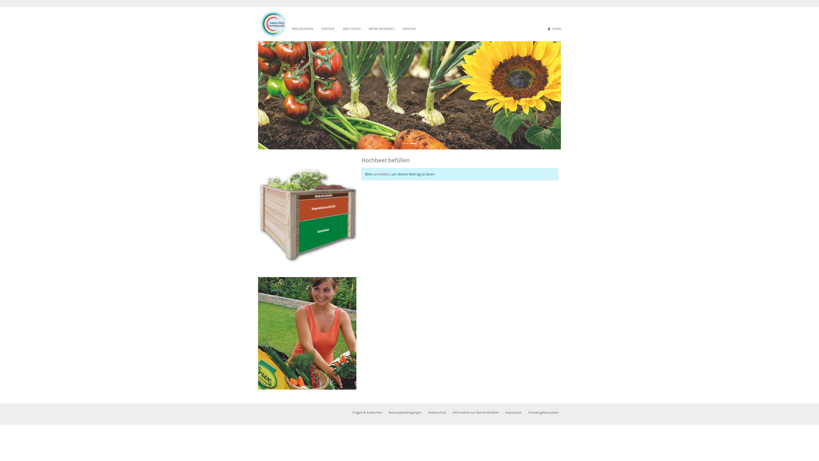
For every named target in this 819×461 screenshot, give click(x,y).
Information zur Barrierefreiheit (476, 412)
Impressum (513, 412)
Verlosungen (302, 29)
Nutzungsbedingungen (405, 412)
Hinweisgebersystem (543, 412)
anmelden (381, 174)
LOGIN (556, 29)
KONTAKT (410, 29)
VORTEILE (328, 29)
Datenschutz (437, 412)
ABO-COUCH (352, 29)
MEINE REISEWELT (382, 29)
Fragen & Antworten (367, 412)
